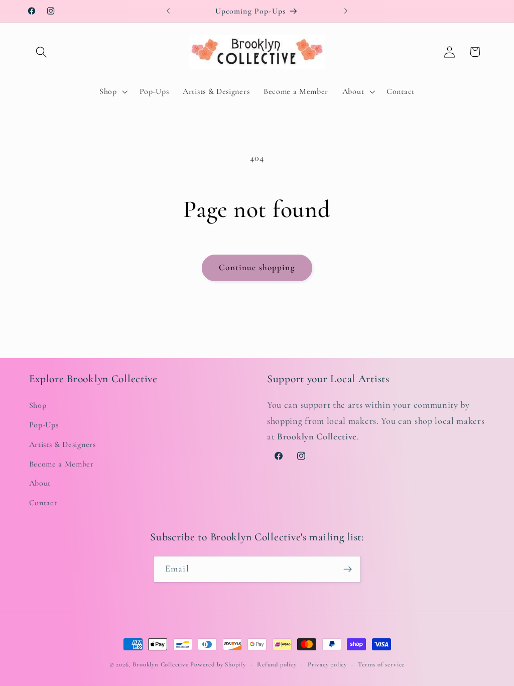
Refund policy (276, 664)
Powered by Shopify (218, 664)
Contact (43, 503)
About (40, 483)
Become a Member (61, 464)
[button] (42, 52)
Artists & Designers (62, 444)
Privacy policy (327, 664)
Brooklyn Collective (160, 664)
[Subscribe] (347, 569)
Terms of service (381, 664)
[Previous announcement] (168, 11)
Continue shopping (257, 267)
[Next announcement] (346, 11)
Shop (38, 405)
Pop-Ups (44, 425)
